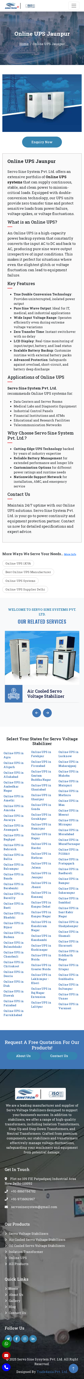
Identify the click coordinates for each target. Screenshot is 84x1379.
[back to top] (73, 1368)
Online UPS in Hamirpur (41, 826)
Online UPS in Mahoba (68, 773)
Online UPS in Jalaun (41, 865)
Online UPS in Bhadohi (14, 915)
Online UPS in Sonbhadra (68, 977)
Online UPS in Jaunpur (41, 875)
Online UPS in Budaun (14, 935)
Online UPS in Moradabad (68, 832)
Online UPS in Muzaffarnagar (69, 842)
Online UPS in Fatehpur (41, 754)
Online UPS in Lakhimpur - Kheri (41, 979)
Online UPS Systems (20, 581)
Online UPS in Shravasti (68, 943)
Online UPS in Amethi (14, 798)
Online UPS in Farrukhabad (14, 1013)
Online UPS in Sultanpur (68, 986)
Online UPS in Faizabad (14, 1003)
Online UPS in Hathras (41, 856)
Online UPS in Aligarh (14, 765)
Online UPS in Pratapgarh (68, 861)
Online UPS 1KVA (18, 563)
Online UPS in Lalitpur (41, 1004)
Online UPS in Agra (14, 755)
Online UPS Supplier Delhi (25, 589)
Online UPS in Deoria (14, 974)
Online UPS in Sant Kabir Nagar (68, 912)
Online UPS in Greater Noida (41, 967)
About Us (23, 1056)
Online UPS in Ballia (14, 857)
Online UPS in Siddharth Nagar (68, 955)
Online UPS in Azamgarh (14, 827)
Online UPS (18, 1258)
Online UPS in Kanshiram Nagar (41, 926)
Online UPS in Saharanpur (68, 890)
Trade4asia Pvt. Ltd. (52, 1372)
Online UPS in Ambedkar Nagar (14, 786)
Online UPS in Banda (14, 876)
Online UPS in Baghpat (14, 837)
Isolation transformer (26, 1252)
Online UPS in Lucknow (68, 754)
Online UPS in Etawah (14, 993)
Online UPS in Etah (14, 984)
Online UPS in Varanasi (68, 1006)
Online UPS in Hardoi (41, 846)
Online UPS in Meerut (68, 812)
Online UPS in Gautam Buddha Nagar (41, 776)
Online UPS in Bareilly (14, 896)
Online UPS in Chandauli (14, 954)
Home (24, 44)
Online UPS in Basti (14, 906)
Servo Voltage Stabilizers (28, 1233)
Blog (12, 1307)
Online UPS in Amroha (14, 808)
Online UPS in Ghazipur (41, 797)
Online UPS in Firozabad (41, 764)
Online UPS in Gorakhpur (41, 817)
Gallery (14, 1301)
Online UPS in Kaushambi (41, 938)
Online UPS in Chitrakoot (14, 964)
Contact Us (59, 1056)
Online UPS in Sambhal (68, 900)
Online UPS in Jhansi (41, 885)
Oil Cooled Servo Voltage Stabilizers (37, 1246)
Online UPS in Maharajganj (68, 764)
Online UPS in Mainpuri (68, 783)
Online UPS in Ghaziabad (41, 787)
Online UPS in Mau (68, 803)
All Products (18, 1264)
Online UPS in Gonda (41, 807)
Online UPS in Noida (41, 957)
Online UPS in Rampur (68, 881)
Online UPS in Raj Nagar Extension (41, 993)
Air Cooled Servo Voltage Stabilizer (45, 694)
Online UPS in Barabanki (14, 886)
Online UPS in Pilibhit (68, 851)
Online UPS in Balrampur (14, 866)
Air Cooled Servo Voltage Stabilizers (37, 1240)
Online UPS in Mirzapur (68, 822)
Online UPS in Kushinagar (41, 947)
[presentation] (36, 713)
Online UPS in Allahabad (14, 775)
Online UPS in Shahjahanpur (68, 924)
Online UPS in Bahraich (14, 847)
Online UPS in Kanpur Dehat (41, 904)
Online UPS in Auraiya (14, 818)
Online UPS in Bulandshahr (14, 945)
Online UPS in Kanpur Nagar (41, 914)
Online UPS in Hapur (41, 836)
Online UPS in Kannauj (41, 895)
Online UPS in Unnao (68, 996)
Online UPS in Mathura (68, 793)
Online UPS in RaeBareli (68, 871)
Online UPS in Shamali (68, 934)
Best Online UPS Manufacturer (28, 572)
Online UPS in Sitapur (68, 967)
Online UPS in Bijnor (14, 925)
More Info (70, 554)
